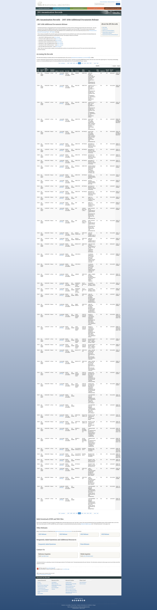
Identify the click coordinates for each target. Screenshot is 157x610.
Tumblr (78, 600)
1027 (68, 63)
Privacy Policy (73, 605)
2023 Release (63, 534)
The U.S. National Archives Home (53, 4)
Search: (97, 65)
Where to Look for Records (71, 589)
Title (89, 71)
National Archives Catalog (42, 586)
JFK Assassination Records (55, 14)
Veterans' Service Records (61, 8)
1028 (71, 63)
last (97, 63)
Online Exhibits (40, 593)
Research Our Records (44, 8)
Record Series (107, 70)
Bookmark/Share (111, 1)
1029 (74, 63)
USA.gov (94, 605)
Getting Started (68, 582)
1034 (88, 63)
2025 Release (42, 534)
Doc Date (62, 71)
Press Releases (84, 544)
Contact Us (117, 1)
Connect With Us (78, 598)
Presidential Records (41, 588)
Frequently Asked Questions (47, 544)
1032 (82, 63)
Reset (118, 65)
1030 (77, 63)
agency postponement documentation (63, 531)
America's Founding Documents (112, 8)
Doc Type (67, 71)
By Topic (39, 582)
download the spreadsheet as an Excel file (80, 57)
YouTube (80, 600)
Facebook (72, 600)
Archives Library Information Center (43, 592)
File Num (72, 70)
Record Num (42, 70)
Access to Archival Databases (43, 589)
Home (38, 14)
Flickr (84, 600)
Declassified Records (70, 587)
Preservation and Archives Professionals (56, 586)
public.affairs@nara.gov (88, 556)
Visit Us (95, 8)
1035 (90, 63)
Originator (102, 71)
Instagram (76, 600)
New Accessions (83, 583)
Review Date (111, 70)
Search (118, 4)
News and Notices (83, 582)
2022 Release (84, 534)
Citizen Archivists (103, 1)
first (59, 63)
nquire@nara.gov (45, 556)
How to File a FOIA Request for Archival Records (71, 592)
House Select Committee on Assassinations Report (108, 32)
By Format (39, 583)
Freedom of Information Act (82, 605)
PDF (61, 74)
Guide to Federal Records (70, 586)
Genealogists (54, 582)
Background (105, 29)
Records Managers (55, 587)
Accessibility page (65, 569)
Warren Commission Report (108, 30)
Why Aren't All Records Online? (71, 590)
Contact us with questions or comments (44, 574)
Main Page (105, 27)
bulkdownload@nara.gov (86, 524)
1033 (85, 63)
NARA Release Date (46, 70)
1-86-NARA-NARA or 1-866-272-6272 (78, 608)
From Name (83, 70)
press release (57, 37)
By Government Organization (43, 585)
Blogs (82, 600)
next (95, 63)
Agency (57, 71)
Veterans (53, 589)
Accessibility (68, 605)
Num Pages (98, 70)
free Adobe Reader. (50, 568)
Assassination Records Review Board (110, 34)
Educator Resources (78, 8)
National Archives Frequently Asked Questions (71, 584)
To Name (77, 71)
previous (63, 63)
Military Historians (55, 583)
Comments (118, 71)
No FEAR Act (90, 605)
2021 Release (105, 534)
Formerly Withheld (52, 70)
